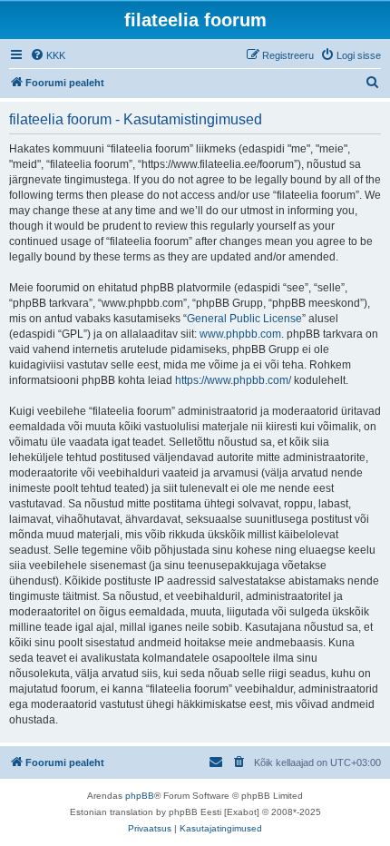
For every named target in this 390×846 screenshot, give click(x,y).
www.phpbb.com (240, 334)
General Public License (244, 318)
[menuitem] (47, 55)
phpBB (139, 796)
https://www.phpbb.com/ (233, 380)
